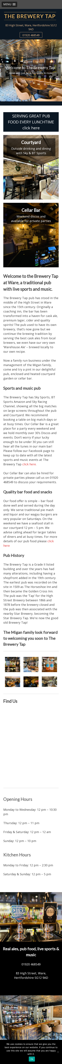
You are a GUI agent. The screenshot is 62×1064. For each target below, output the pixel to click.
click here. (29, 464)
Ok (31, 1059)
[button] (9, 4)
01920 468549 (31, 35)
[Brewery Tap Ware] (31, 16)
